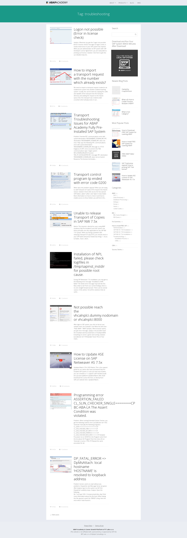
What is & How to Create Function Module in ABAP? (128, 101)
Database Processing (120, 200)
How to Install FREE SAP (119, 226)
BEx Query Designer (119, 215)
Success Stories (117, 249)
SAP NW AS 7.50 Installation (122, 232)
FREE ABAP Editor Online (128, 155)
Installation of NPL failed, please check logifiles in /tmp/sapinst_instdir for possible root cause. (89, 264)
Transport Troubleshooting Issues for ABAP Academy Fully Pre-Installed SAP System (89, 123)
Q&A (113, 245)
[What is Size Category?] (116, 113)
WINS (139, 3)
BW (113, 213)
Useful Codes (117, 209)
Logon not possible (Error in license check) (88, 33)
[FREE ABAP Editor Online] (116, 155)
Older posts (54, 515)
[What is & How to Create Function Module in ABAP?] (116, 101)
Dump (115, 204)
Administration (118, 228)
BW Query (116, 217)
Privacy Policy (88, 526)
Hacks (115, 206)
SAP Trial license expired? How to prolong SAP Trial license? (128, 166)
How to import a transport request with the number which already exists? (90, 76)
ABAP (113, 193)
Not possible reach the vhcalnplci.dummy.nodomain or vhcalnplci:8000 (96, 313)
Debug (115, 202)
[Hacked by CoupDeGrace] (116, 90)
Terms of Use (99, 526)
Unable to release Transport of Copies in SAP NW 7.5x (89, 217)
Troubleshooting (118, 236)
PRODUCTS (122, 3)
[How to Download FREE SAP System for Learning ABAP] (116, 132)
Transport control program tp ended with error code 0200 (90, 178)
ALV (114, 195)
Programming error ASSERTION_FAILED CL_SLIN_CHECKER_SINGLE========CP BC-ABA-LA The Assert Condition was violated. (104, 405)
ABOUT (112, 3)
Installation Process (121, 238)
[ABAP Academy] (57, 2)
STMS (116, 241)
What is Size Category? (126, 113)
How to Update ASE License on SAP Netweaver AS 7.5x (89, 358)
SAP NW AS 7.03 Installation (122, 230)
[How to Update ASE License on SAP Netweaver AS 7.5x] (116, 177)
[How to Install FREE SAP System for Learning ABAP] (116, 143)
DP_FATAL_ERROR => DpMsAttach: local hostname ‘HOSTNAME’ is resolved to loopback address (90, 468)
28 (66, 386)
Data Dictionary (118, 197)
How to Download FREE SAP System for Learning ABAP (129, 132)
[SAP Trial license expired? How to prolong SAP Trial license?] (116, 166)
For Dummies (116, 222)
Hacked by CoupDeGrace (127, 90)
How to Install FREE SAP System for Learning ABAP (128, 144)
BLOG (132, 3)
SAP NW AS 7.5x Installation (121, 234)
